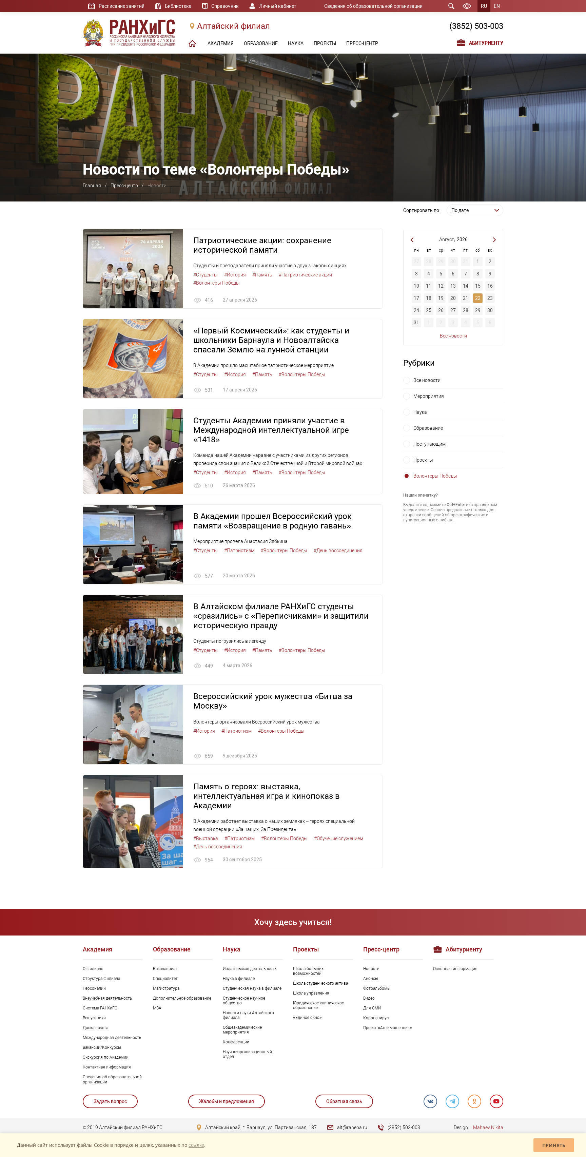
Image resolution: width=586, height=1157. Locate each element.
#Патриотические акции (305, 274)
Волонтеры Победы (435, 476)
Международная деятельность (112, 1037)
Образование (428, 428)
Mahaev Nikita (488, 1127)
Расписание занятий (121, 6)
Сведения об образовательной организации (373, 6)
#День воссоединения (338, 550)
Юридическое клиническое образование (318, 1005)
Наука (420, 412)
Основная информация (455, 968)
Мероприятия (428, 396)
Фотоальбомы (376, 988)
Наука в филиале (239, 978)
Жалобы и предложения (226, 1101)
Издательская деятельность (249, 968)
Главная (92, 185)
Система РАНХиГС (100, 1008)
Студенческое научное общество (244, 1000)
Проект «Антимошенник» (387, 1027)
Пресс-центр (124, 185)
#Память (262, 274)
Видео (369, 998)
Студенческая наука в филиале (252, 988)
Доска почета (95, 1027)
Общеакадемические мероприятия (242, 1030)
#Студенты (205, 274)
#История (235, 274)
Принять (553, 1145)
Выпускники (94, 1018)
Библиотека (178, 6)
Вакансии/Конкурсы (102, 1047)
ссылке (196, 1145)
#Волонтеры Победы (216, 283)
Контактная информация (107, 1067)
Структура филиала (101, 978)
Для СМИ (372, 1008)
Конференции (236, 1042)
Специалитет (165, 978)
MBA (157, 1008)
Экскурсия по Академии (106, 1057)
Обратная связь (344, 1101)
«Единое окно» (307, 1017)
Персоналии (94, 988)
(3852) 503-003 (476, 26)
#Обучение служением (338, 838)
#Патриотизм (239, 550)
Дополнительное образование (182, 998)
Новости (371, 968)
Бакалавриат (165, 968)
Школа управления (311, 993)
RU (484, 6)
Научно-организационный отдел (247, 1054)
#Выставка (205, 838)
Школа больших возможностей (308, 971)
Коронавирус (376, 1018)
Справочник (225, 6)
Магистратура (166, 988)
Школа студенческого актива (320, 983)
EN (497, 6)
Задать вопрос (110, 1101)
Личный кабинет (277, 6)
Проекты (423, 460)
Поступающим (429, 444)
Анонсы (370, 978)
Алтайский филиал (233, 26)
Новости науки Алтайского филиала (248, 1015)
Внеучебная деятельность (107, 998)
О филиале (93, 968)
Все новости (453, 335)
